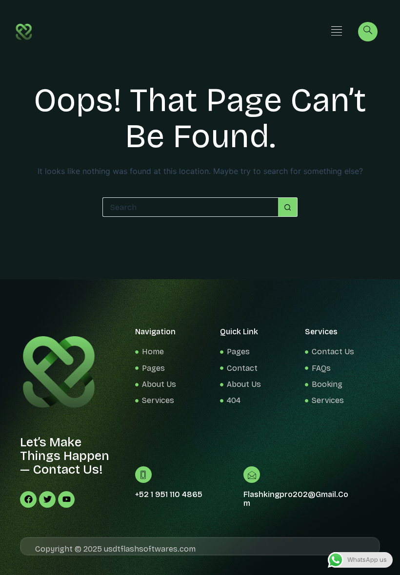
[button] (336, 31)
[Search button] (288, 207)
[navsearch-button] (368, 31)
